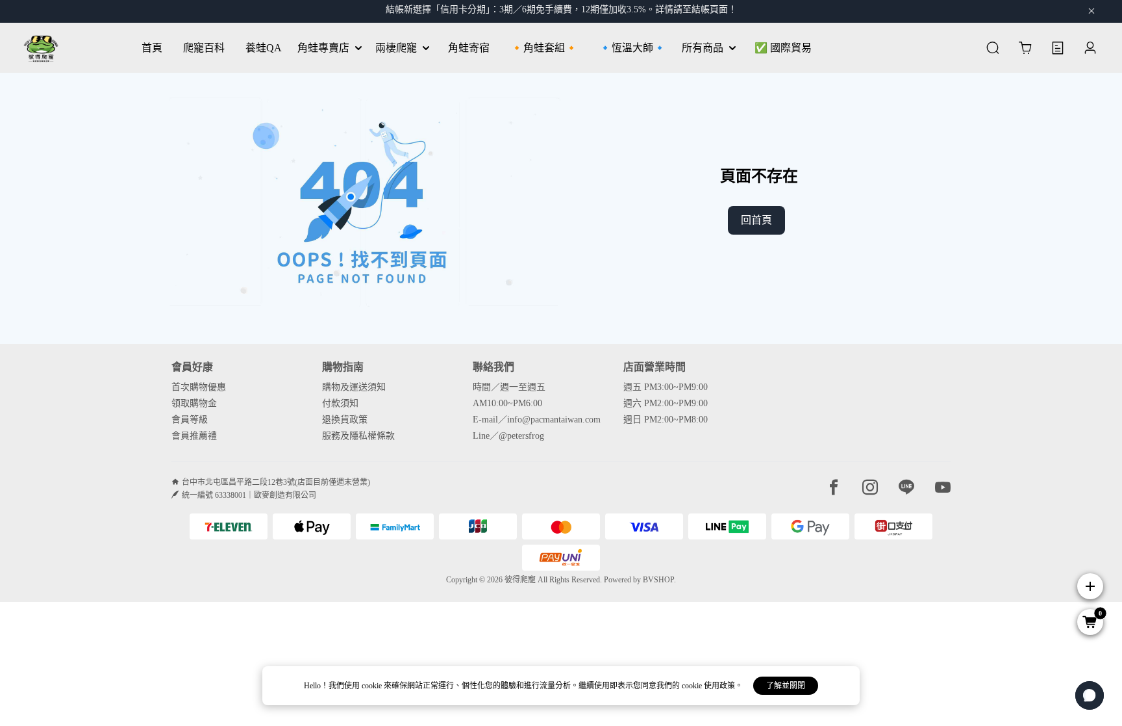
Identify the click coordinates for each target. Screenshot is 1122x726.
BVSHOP (658, 579)
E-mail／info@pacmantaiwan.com (537, 419)
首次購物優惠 (198, 387)
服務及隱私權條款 (358, 436)
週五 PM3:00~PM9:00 (665, 387)
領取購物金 (194, 403)
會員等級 (189, 419)
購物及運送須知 (354, 387)
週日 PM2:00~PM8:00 (665, 419)
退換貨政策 (345, 419)
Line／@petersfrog (508, 436)
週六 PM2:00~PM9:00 (665, 403)
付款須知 (340, 403)
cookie (373, 685)
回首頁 (756, 220)
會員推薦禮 (194, 436)
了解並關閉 (785, 685)
